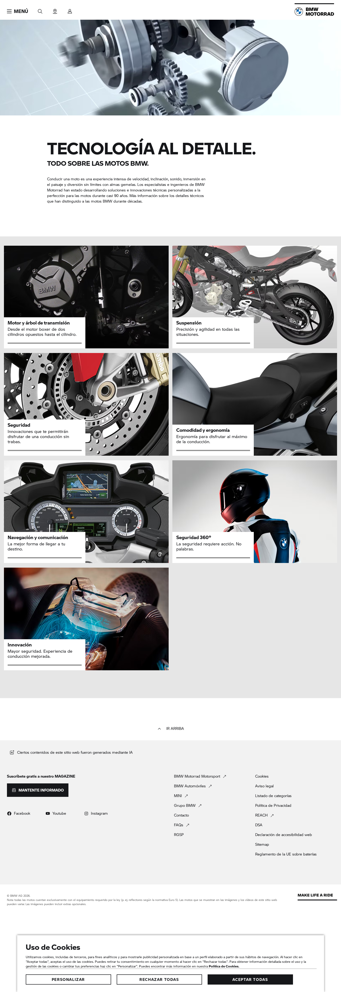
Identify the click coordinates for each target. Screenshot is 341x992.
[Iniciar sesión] (70, 10)
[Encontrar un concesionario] (55, 10)
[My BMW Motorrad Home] (314, 11)
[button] (17, 11)
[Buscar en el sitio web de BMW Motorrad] (40, 10)
